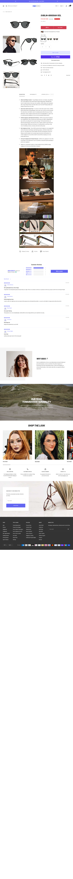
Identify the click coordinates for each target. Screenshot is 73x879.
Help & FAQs (15, 537)
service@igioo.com (64, 475)
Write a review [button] (59, 271)
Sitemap (14, 539)
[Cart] (69, 6)
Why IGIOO (41, 531)
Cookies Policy (29, 527)
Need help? (68, 75)
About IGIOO (41, 525)
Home (4, 11)
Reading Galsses (6, 535)
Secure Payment (46, 251)
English (61, 5)
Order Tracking (41, 533)
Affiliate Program (42, 535)
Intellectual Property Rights (31, 537)
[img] (7, 282)
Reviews (40, 539)
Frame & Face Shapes (17, 527)
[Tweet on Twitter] (48, 75)
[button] (29, 267)
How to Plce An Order (17, 533)
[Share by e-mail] (51, 75)
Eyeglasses (5, 529)
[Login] (66, 6)
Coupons (40, 537)
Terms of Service (29, 533)
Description (22, 94)
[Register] (68, 529)
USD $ (56, 5)
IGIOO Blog (41, 529)
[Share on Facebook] (44, 75)
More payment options (55, 60)
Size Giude (15, 535)
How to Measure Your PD (17, 531)
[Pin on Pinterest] (46, 75)
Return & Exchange (46, 94)
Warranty (35, 251)
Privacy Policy (28, 525)
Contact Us (41, 527)
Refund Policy (28, 529)
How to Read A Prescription (18, 529)
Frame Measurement (16, 525)
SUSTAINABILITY (33, 94)
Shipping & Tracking (25, 251)
